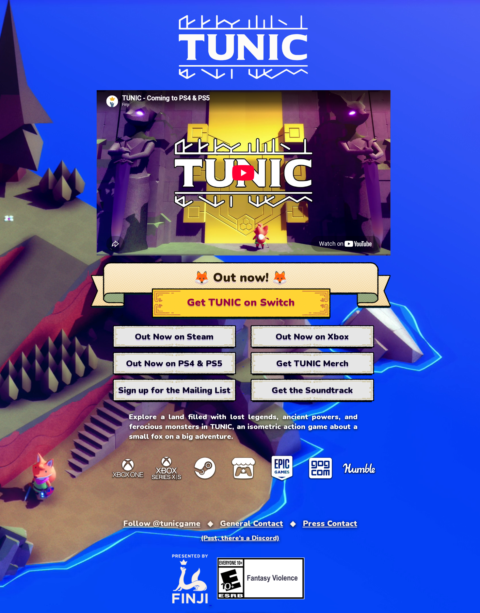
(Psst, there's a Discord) (240, 538)
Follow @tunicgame (161, 523)
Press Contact (330, 523)
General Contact (251, 523)
